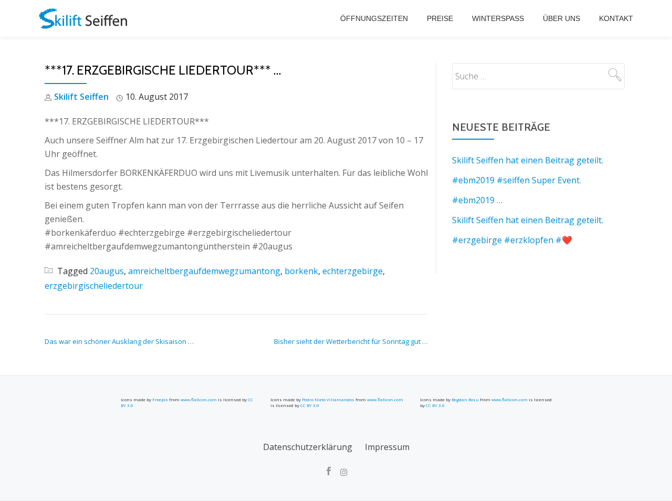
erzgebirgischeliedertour (94, 285)
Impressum (387, 447)
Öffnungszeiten (374, 18)
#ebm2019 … (477, 200)
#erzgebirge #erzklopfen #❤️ (512, 240)
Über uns (561, 18)
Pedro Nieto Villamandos (328, 399)
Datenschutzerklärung (307, 447)
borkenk (301, 271)
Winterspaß (498, 18)
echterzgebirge (352, 271)
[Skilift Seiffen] (85, 18)
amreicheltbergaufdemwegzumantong (204, 271)
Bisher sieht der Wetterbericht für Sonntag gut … (351, 341)
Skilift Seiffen (81, 96)
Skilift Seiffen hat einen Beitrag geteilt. (527, 160)
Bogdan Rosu (465, 399)
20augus (107, 271)
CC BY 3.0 (309, 405)
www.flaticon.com (199, 399)
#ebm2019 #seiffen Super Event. (516, 180)
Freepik (160, 399)
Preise (440, 18)
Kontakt (616, 18)
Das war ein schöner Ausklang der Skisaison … (119, 341)
